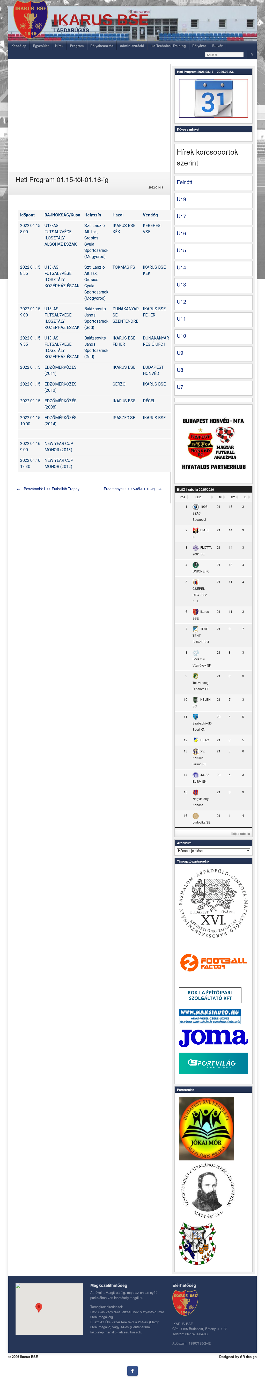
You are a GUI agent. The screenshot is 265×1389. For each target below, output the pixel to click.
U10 (181, 335)
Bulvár (217, 45)
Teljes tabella (240, 833)
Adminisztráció (132, 45)
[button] (38, 1308)
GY (233, 497)
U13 (181, 284)
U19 (181, 199)
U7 (180, 386)
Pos (182, 497)
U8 (180, 369)
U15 (181, 250)
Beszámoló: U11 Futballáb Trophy (48, 488)
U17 (181, 216)
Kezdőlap (18, 45)
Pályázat (199, 45)
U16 (181, 233)
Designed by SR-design (238, 1356)
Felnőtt (185, 182)
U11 (181, 318)
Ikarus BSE (101, 19)
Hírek (59, 45)
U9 (180, 352)
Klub (198, 497)
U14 (181, 267)
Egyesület (41, 45)
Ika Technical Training (168, 45)
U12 (181, 301)
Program (77, 45)
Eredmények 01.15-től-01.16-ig (133, 488)
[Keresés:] (224, 54)
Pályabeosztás (101, 45)
